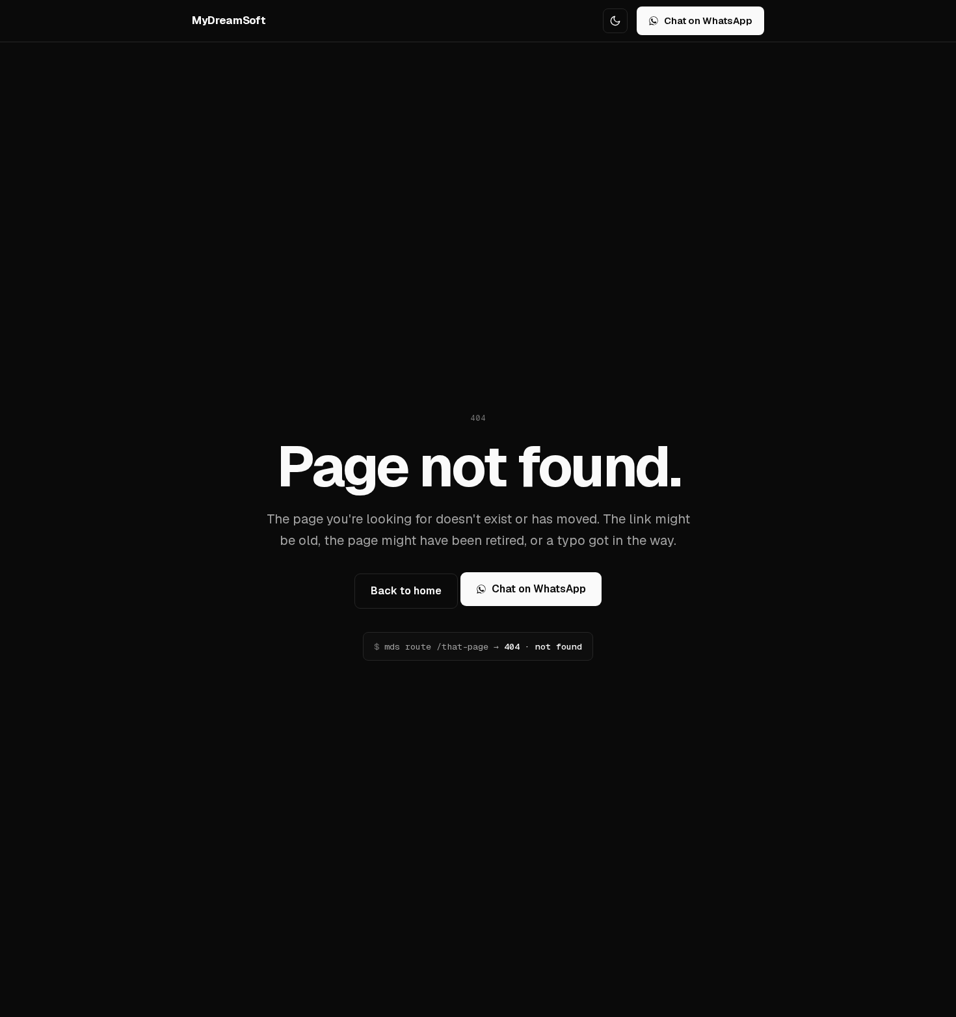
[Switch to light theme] (615, 20)
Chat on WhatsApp (708, 20)
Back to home (406, 591)
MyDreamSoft (228, 20)
